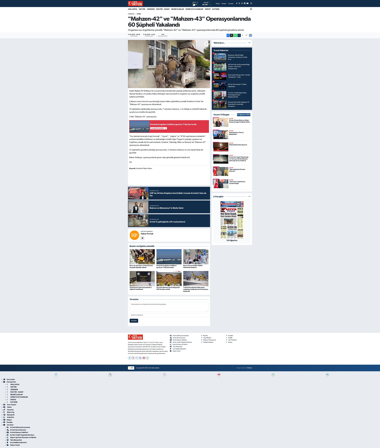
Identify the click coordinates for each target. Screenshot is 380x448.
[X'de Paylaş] (231, 35)
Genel (139, 14)
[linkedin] (327, 374)
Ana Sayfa (11, 379)
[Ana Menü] (251, 9)
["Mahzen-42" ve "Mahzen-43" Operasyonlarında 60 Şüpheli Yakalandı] (169, 64)
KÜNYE (208, 9)
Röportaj (10, 412)
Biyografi (10, 415)
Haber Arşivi (176, 351)
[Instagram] (136, 358)
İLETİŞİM (215, 9)
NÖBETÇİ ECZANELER (194, 9)
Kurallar (230, 335)
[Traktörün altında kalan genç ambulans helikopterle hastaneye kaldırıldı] (195, 278)
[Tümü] (249, 43)
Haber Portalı (147, 234)
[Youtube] (143, 358)
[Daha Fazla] (239, 35)
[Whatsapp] (147, 358)
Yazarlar (10, 410)
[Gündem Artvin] (135, 3)
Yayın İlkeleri (207, 338)
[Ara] (251, 3)
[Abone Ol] (250, 35)
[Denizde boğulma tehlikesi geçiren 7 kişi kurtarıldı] (169, 257)
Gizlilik (230, 338)
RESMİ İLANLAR (177, 9)
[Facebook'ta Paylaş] (228, 35)
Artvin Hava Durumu (179, 338)
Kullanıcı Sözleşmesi (209, 340)
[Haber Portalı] (134, 235)
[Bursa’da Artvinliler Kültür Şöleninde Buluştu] (195, 257)
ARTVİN (142, 9)
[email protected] (133, 349)
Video (9, 407)
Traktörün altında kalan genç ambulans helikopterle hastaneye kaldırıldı (195, 289)
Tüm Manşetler (177, 346)
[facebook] (56, 374)
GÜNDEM (151, 9)
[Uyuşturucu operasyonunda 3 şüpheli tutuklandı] (142, 278)
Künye (230, 342)
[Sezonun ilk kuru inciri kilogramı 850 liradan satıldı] (169, 278)
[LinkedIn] (140, 358)
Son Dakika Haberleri (179, 349)
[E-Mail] (142, 238)
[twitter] (110, 374)
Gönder (134, 320)
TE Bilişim (249, 368)
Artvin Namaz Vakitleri (180, 340)
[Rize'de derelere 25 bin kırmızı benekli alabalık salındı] (142, 257)
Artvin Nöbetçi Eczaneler (181, 335)
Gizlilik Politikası (208, 342)
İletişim (205, 335)
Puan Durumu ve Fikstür (180, 344)
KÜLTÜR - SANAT (163, 9)
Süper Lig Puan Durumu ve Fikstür (23, 437)
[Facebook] (129, 358)
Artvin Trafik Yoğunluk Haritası (182, 342)
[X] (133, 358)
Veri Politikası (232, 340)
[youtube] (219, 374)
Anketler (10, 417)
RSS (132, 368)
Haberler (131, 14)
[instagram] (164, 374)
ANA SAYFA (132, 9)
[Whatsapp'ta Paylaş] (235, 35)
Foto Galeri (11, 405)
